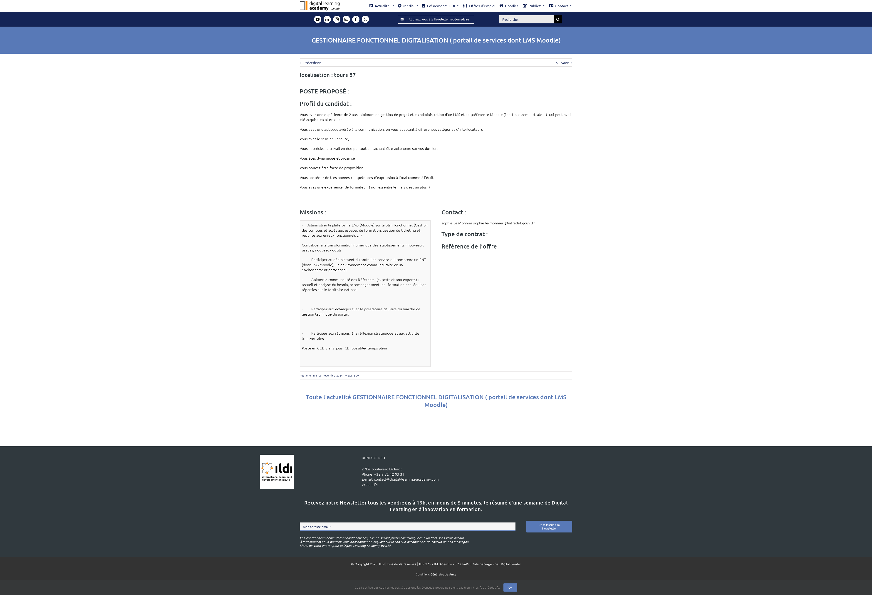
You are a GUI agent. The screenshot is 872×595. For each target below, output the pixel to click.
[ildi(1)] (277, 456)
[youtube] (317, 19)
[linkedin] (327, 19)
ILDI (375, 484)
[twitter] (365, 19)
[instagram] (336, 19)
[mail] (346, 19)
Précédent (312, 62)
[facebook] (355, 19)
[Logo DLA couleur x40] (320, 3)
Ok (510, 587)
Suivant (562, 62)
